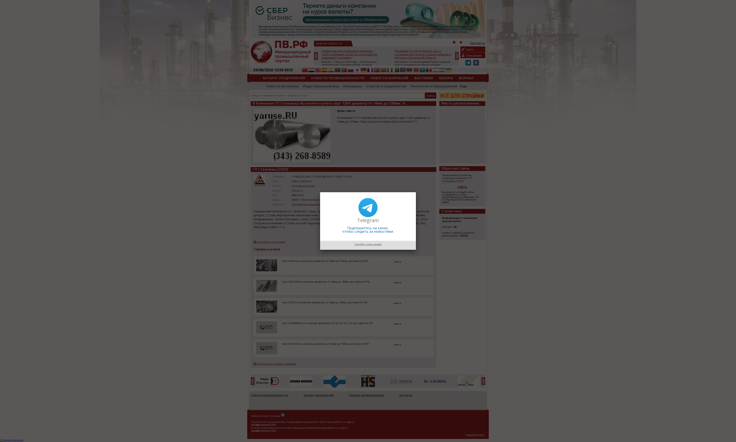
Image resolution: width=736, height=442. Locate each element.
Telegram (368, 220)
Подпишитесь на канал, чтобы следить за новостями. (368, 230)
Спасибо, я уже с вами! (368, 244)
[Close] (415, 192)
